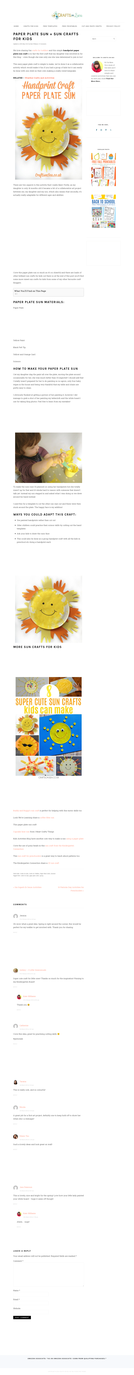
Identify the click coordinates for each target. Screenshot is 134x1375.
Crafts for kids (24, 873)
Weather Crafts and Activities (39, 78)
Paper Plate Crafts (45, 873)
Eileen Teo (24, 1136)
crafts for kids (25, 875)
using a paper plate (75, 838)
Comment (18, 1261)
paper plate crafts (34, 875)
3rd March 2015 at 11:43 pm (27, 1139)
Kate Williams (29, 996)
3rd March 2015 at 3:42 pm (27, 1085)
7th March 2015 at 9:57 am (27, 1190)
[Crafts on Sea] (67, 20)
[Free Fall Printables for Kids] (103, 169)
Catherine (24, 1025)
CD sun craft (53, 863)
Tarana (23, 1081)
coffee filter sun (47, 817)
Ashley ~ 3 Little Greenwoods (33, 970)
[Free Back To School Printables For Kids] (103, 211)
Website (17, 1308)
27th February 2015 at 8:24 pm (31, 1000)
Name (16, 1290)
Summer (53, 873)
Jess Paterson (26, 1187)
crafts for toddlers (40, 50)
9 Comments (42, 44)
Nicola (22, 1107)
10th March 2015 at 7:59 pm (30, 1217)
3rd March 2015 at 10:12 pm (27, 1110)
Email (16, 1299)
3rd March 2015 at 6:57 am (27, 1029)
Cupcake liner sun (21, 831)
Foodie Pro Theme (80, 1371)
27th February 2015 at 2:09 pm (28, 919)
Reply (15, 932)
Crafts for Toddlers (34, 873)
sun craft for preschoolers (29, 856)
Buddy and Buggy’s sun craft (26, 810)
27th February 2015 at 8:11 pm (28, 973)
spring (41, 875)
